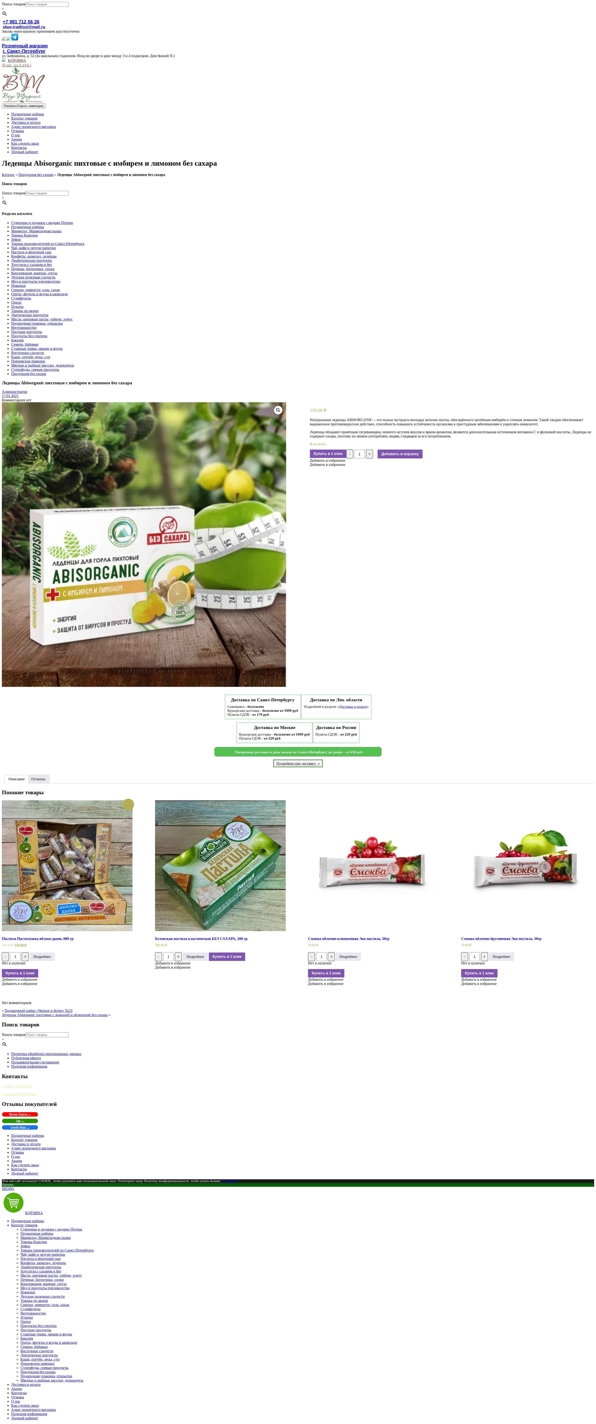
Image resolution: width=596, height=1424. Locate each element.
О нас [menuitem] (15, 1401)
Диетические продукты (29, 315)
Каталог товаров (24, 118)
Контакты (19, 148)
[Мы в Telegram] (14, 39)
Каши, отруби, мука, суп (30, 357)
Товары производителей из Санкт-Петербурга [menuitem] (57, 1250)
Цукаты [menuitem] (26, 1317)
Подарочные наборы (27, 114)
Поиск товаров (14, 4)
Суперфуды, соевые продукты (35, 369)
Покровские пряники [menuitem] (37, 1364)
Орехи (16, 302)
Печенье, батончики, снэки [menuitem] (42, 1280)
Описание (16, 779)
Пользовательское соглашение (35, 1062)
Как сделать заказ (25, 143)
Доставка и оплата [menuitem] (26, 1384)
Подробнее (42, 957)
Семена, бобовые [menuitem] (34, 1347)
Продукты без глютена (29, 336)
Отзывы (17, 131)
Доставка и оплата (26, 122)
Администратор (14, 392)
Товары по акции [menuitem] (34, 1301)
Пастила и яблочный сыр (31, 252)
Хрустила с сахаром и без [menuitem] (40, 1271)
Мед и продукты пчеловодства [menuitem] (44, 1288)
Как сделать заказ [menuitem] (25, 1405)
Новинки (18, 286)
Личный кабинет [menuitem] (24, 1418)
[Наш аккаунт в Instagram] (8, 39)
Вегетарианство (24, 328)
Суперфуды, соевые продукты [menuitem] (44, 1368)
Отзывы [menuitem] (17, 1397)
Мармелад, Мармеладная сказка (36, 231)
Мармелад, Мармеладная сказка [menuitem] (45, 1238)
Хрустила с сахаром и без (31, 265)
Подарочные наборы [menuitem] (27, 1221)
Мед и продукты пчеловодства (35, 281)
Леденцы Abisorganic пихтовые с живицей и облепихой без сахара (55, 1015)
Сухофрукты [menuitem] (30, 1309)
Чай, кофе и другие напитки (33, 248)
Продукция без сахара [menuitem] (37, 1372)
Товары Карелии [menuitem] (33, 1242)
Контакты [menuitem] (19, 1393)
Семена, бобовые (24, 344)
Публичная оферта (26, 1058)
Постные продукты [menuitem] (35, 1330)
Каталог (8, 175)
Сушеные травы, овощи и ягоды (37, 349)
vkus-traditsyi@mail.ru (24, 27)
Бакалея (17, 340)
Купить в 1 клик (328, 454)
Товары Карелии (24, 235)
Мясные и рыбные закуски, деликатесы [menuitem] (51, 1380)
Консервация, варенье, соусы (34, 273)
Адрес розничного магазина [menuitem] (33, 1410)
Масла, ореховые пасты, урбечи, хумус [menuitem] (51, 1275)
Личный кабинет (24, 152)
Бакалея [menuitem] (26, 1338)
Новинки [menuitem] (27, 1292)
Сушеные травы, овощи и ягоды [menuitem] (46, 1334)
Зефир (16, 239)
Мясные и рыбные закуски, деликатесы (42, 365)
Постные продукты (26, 332)
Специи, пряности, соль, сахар (35, 290)
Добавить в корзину (400, 454)
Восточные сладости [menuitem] (36, 1351)
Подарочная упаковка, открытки (37, 323)
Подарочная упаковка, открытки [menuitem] (46, 1376)
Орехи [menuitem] (25, 1322)
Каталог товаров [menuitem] (24, 1225)
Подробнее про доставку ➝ (298, 763)
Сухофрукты (21, 298)
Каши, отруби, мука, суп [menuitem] (40, 1359)
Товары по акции (25, 311)
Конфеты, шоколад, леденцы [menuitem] (43, 1263)
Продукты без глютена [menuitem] (38, 1326)
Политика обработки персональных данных (46, 1054)
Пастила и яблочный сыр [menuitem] (40, 1259)
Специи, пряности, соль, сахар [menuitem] (44, 1305)
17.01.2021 (10, 396)
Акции (16, 139)
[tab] (16, 779)
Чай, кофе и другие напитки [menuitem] (42, 1254)
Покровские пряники (28, 361)
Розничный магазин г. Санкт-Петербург (25, 48)
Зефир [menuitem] (25, 1246)
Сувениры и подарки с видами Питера (42, 223)
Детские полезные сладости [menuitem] (42, 1296)
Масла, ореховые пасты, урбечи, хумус (42, 319)
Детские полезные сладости (33, 277)
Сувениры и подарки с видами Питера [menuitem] (51, 1229)
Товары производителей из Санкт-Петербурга (47, 244)
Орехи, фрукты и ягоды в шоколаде (39, 294)
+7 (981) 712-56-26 (16, 1086)
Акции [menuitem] (16, 1389)
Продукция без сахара (35, 175)
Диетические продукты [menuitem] (39, 1355)
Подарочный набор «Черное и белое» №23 (38, 1011)
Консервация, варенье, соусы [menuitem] (43, 1284)
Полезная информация (29, 1066)
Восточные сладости (27, 353)
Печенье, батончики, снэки (32, 269)
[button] (327, 460)
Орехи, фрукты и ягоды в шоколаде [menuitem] (48, 1343)
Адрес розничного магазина (33, 127)
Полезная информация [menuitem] (29, 1414)
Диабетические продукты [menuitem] (40, 1267)
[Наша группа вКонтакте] (4, 39)
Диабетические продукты (31, 260)
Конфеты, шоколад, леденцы (34, 256)
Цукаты (17, 307)
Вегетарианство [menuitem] (33, 1313)
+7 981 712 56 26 (21, 21)
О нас (15, 135)
